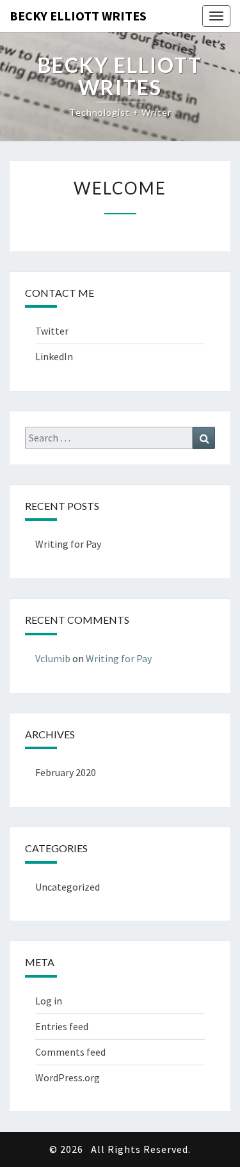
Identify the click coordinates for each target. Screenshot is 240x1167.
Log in (48, 1000)
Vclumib (52, 658)
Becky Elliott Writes (78, 16)
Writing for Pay (68, 543)
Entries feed (61, 1026)
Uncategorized (67, 886)
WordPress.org (67, 1077)
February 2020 (65, 772)
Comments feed (70, 1051)
